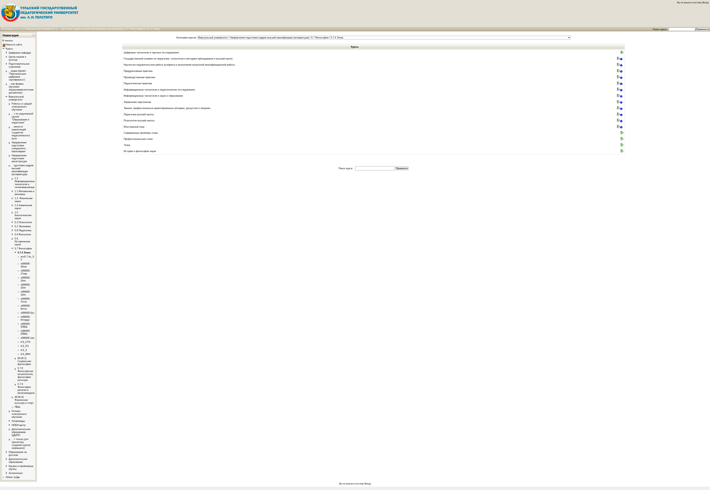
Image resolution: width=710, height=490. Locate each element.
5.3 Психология (23, 222)
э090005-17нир (25, 272)
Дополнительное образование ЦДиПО (21, 432)
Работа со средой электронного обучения (22, 106)
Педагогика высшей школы (139, 114)
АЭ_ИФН (25, 354)
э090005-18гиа (25, 265)
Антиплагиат (16, 473)
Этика (127, 145)
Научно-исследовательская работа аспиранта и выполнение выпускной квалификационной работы (179, 64)
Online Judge (13, 477)
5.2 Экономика (23, 226)
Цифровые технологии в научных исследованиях (151, 52)
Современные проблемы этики (141, 133)
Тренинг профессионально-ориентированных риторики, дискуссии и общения (167, 108)
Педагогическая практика (138, 83)
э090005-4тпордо (25, 318)
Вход (705, 2)
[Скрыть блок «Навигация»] (34, 35)
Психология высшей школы (139, 120)
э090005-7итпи (25, 300)
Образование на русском (18, 453)
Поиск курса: (660, 29)
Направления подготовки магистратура (19, 158)
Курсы (19, 29)
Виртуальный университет (40, 29)
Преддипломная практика (138, 71)
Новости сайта (14, 44)
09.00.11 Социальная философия (24, 361)
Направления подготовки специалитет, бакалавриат (19, 147)
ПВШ (17, 407)
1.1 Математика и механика (24, 193)
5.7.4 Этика (153, 29)
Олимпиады (18, 421)
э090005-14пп (25, 293)
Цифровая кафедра (20, 52)
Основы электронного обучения (19, 414)
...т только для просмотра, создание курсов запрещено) (21, 443)
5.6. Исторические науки (22, 241)
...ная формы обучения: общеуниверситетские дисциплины (21, 88)
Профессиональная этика (138, 139)
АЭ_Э (24, 350)
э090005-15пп (25, 286)
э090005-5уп (27, 312)
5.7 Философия (135, 29)
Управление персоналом (137, 102)
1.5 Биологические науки (23, 215)
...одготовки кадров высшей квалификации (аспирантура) (91, 29)
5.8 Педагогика (23, 230)
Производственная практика (139, 77)
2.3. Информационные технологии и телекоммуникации (25, 183)
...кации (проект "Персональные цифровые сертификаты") (17, 75)
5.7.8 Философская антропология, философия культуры (25, 374)
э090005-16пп (25, 279)
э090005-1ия (27, 338)
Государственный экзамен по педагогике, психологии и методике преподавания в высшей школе (178, 58)
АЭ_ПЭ (24, 346)
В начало (7, 29)
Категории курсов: (186, 37)
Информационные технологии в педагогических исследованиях (159, 89)
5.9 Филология (23, 234)
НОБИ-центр (19, 425)
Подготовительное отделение (19, 65)
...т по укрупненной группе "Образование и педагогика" (22, 118)
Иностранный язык (134, 126)
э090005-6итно (25, 307)
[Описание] (621, 59)
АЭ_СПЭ (25, 342)
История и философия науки (140, 151)
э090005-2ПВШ (25, 332)
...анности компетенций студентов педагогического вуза (21, 132)
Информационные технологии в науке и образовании (153, 95)
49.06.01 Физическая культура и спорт (24, 400)
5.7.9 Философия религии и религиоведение (27, 388)
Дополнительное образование (18, 460)
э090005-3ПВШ (25, 325)
